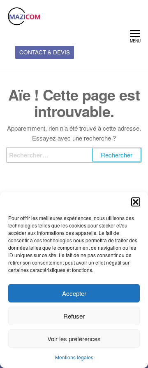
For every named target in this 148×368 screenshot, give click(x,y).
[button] (136, 202)
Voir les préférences (74, 338)
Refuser (74, 316)
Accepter (74, 293)
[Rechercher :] (74, 155)
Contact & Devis (44, 52)
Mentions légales (74, 357)
